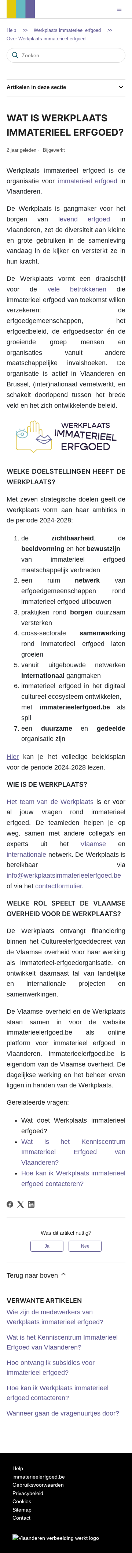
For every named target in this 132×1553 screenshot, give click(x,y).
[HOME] (21, 16)
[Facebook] (10, 1204)
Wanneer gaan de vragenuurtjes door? (63, 1413)
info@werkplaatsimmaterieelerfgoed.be (64, 875)
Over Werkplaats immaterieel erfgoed (46, 38)
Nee (85, 1246)
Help (11, 30)
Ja (47, 1246)
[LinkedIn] (31, 1204)
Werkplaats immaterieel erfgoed (67, 30)
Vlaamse (99, 844)
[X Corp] (20, 1204)
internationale (26, 854)
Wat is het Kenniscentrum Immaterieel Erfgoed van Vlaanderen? (73, 1152)
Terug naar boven (33, 1275)
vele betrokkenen (77, 289)
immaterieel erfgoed (87, 181)
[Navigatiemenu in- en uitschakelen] (119, 9)
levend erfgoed (84, 219)
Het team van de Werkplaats (50, 801)
